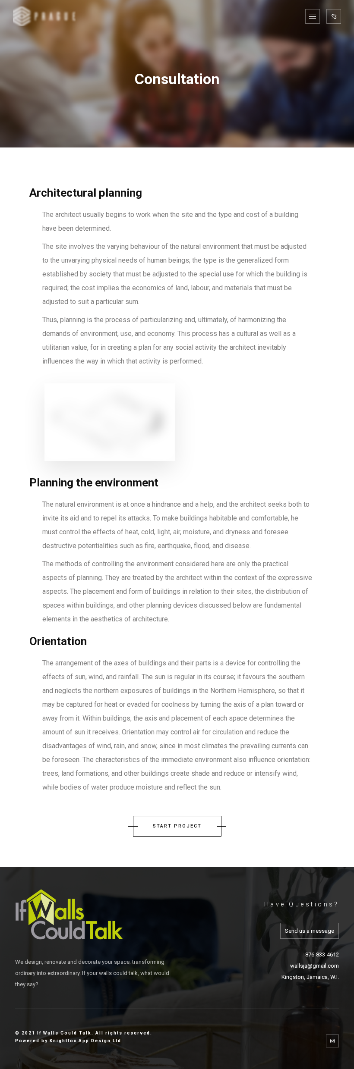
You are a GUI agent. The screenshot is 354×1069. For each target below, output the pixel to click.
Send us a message (309, 931)
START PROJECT (177, 826)
